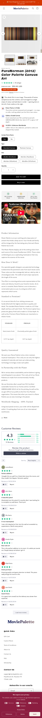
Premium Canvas (25, 148)
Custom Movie (8, 641)
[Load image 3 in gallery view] (32, 60)
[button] (4, 8)
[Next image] (39, 34)
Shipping (11, 92)
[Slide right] (40, 60)
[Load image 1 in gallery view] (10, 60)
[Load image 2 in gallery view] (21, 60)
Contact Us (7, 654)
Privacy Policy (21, 709)
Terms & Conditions (10, 645)
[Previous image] (3, 34)
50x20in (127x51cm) (29, 161)
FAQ (5, 658)
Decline (23, 714)
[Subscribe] (31, 691)
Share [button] (5, 417)
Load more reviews (20, 612)
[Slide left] (2, 60)
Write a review (21, 453)
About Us (7, 649)
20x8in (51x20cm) (10, 157)
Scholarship (7, 663)
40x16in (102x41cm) (10, 161)
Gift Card (7, 636)
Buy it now (21, 182)
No (12, 139)
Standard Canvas (9, 148)
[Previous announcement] (3, 3)
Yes (5, 139)
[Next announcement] (38, 3)
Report (12, 484)
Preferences (9, 714)
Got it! (34, 714)
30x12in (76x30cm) (27, 157)
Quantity (4, 166)
